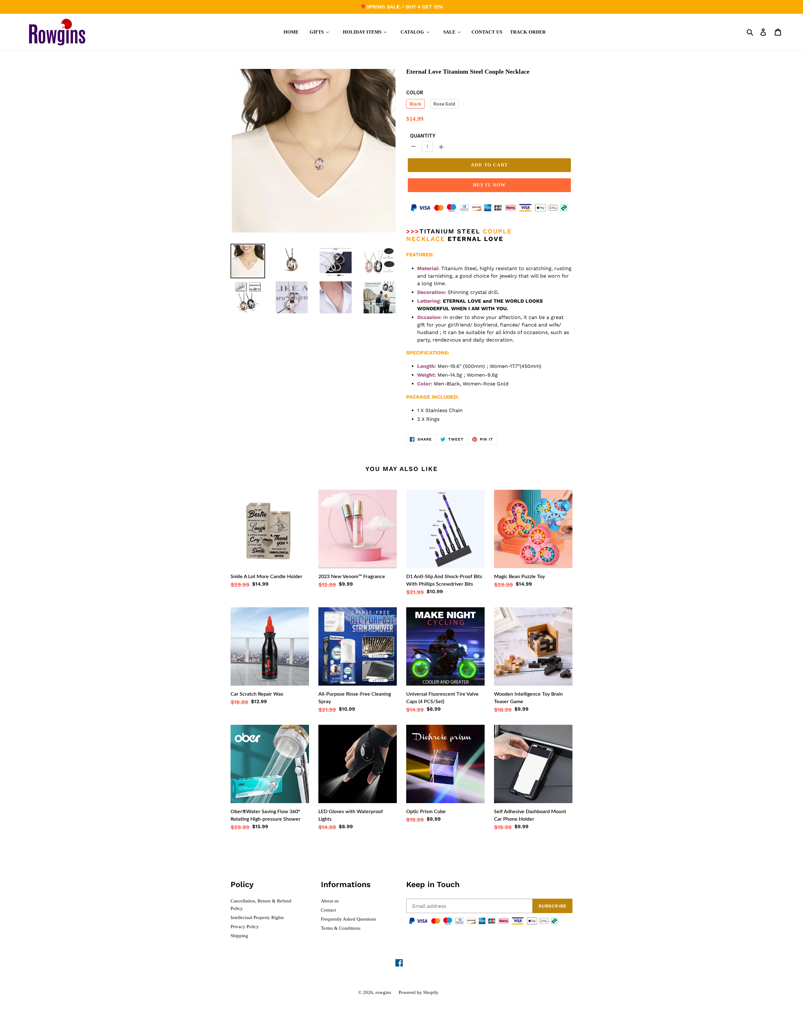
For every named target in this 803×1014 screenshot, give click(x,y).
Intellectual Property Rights (257, 917)
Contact (328, 909)
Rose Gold (444, 104)
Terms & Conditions (340, 928)
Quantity (422, 136)
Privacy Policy (245, 926)
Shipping (239, 935)
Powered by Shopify (419, 992)
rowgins (383, 992)
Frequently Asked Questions (348, 919)
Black (415, 104)
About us (330, 900)
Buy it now (489, 184)
